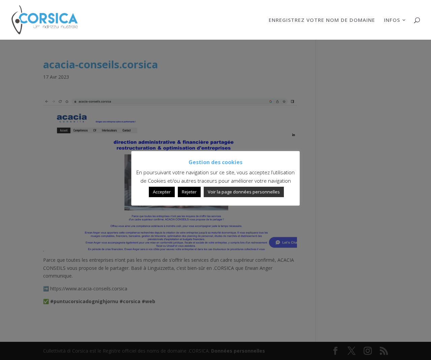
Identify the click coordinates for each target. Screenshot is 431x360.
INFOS (392, 20)
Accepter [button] (162, 192)
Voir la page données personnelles (244, 192)
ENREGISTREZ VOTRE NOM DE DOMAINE (322, 20)
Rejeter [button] (189, 192)
